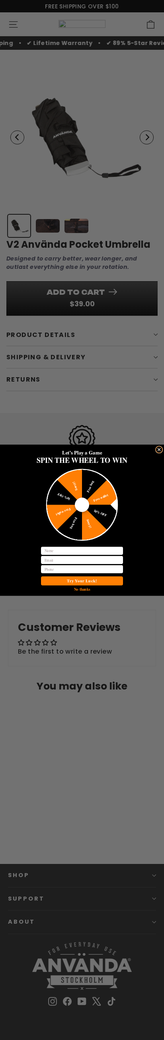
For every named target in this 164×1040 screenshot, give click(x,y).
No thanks (82, 588)
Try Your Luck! (82, 581)
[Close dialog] (159, 449)
